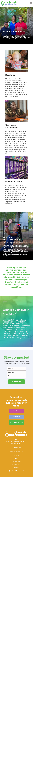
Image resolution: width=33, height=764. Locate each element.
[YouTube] (16, 471)
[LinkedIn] (12, 471)
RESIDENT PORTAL (16, 422)
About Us (16, 456)
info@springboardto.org (16, 451)
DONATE (16, 411)
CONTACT (16, 417)
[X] (23, 471)
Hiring (16, 458)
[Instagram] (19, 471)
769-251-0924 (16, 447)
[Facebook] (9, 471)
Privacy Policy (16, 464)
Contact (16, 467)
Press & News (16, 461)
